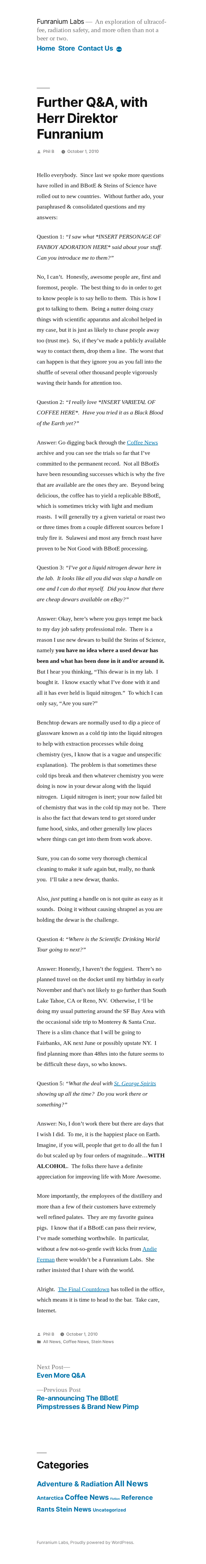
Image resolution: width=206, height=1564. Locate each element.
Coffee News (142, 442)
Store (66, 48)
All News (52, 1341)
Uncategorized (109, 1510)
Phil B (48, 151)
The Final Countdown (83, 1289)
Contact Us (95, 48)
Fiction (115, 1499)
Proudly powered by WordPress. (102, 1542)
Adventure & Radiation (75, 1484)
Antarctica (50, 1498)
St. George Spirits (135, 1083)
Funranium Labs (60, 21)
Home (46, 48)
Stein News (102, 1341)
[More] (119, 49)
